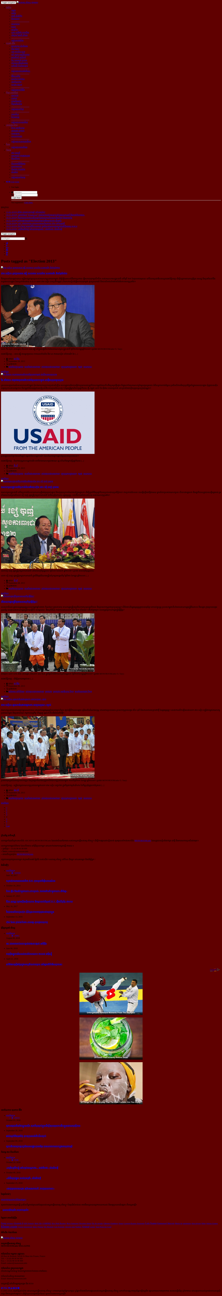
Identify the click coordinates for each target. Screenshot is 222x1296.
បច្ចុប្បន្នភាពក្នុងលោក (69, 367)
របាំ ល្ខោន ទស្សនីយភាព (20, 55)
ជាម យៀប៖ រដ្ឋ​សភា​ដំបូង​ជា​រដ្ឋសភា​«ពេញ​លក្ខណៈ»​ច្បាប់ (26, 704)
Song (3, 1223)
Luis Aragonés (59, 1227)
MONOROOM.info (143, 841)
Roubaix (78, 1227)
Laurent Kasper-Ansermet (134, 1223)
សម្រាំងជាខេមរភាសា (32, 367)
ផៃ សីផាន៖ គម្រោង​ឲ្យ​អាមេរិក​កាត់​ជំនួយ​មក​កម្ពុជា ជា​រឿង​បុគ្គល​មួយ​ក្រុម (32, 380)
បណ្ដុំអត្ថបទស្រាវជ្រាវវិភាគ (21, 141)
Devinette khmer (85, 1223)
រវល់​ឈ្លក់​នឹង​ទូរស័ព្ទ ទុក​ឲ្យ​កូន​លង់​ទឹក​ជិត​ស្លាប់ (26, 1136)
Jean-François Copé (103, 1227)
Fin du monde (97, 1223)
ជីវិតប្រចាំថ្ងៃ (15, 76)
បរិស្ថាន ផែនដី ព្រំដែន (19, 35)
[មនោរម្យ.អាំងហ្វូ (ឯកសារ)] (27, 2)
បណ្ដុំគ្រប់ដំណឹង (17, 40)
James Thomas (38, 1227)
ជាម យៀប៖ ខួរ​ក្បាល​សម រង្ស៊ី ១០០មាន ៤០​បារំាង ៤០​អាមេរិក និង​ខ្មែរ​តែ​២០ (34, 273)
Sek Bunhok (49, 1227)
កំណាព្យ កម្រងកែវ (18, 169)
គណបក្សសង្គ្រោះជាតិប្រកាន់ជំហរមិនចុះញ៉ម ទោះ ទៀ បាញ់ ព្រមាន (30, 487)
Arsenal (85, 1226)
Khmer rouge (9, 1226)
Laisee (92, 1227)
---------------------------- (20, 21)
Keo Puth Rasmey (59, 1223)
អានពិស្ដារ (5, 372)
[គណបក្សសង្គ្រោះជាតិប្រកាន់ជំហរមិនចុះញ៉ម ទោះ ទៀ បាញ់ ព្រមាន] (27, 481)
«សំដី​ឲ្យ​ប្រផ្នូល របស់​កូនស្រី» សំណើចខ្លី (23, 1178)
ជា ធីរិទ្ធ (17, 359)
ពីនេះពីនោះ (15, 158)
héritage (10, 1223)
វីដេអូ (8, 144)
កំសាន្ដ (8, 150)
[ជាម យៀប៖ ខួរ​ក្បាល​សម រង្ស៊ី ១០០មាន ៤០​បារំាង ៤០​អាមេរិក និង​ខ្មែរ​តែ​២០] (30, 268)
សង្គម (13, 27)
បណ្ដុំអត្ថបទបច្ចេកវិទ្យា (19, 122)
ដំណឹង (8, 7)
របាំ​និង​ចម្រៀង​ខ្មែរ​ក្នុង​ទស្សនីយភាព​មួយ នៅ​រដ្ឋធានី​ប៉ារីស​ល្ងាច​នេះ (34, 964)
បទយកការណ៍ (16, 136)
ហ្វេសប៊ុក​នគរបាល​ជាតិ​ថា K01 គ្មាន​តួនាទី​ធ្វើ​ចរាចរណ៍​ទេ (30, 880)
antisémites (187, 1223)
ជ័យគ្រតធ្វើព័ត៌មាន (18, 164)
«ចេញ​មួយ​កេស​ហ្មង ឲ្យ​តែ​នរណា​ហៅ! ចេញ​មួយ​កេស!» (30, 1188)
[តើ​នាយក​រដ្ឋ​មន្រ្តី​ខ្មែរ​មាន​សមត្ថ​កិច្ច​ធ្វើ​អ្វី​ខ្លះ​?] (17, 596)
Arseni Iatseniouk (25, 1227)
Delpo (203, 1223)
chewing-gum (70, 1227)
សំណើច (14, 172)
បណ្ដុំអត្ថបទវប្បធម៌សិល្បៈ (21, 71)
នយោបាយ (15, 24)
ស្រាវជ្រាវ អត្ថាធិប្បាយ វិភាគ (63, 691)
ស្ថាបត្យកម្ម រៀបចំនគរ (19, 46)
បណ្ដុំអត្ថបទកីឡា (17, 109)
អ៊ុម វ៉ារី (16, 790)
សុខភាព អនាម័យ (18, 79)
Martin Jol (178, 1223)
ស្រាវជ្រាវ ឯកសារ (17, 131)
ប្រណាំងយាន (16, 101)
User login (14, 182)
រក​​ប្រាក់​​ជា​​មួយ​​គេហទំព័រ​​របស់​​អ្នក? (13, 1200)
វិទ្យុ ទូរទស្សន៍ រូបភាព (19, 60)
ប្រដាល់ (14, 98)
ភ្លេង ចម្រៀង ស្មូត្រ (18, 52)
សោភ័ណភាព (16, 82)
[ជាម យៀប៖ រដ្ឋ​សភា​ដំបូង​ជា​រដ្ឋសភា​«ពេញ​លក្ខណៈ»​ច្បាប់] (23, 699)
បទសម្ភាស (15, 133)
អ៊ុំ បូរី (16, 466)
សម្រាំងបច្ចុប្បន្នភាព (16, 367)
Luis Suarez (151, 1223)
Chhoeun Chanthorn (110, 1223)
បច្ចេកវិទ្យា (15, 114)
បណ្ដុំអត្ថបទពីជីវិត (18, 90)
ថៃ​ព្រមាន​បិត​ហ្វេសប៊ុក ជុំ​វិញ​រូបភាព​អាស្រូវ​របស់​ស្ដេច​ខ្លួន (30, 911)
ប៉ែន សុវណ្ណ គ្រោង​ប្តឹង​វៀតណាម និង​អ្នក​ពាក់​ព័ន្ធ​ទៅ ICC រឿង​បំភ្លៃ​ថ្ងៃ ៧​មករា (39, 901)
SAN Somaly (29, 1223)
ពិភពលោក (15, 19)
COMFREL (46, 1223)
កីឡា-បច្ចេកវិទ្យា (12, 93)
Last (8, 826)
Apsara (120, 1223)
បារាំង (13, 13)
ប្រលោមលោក (16, 166)
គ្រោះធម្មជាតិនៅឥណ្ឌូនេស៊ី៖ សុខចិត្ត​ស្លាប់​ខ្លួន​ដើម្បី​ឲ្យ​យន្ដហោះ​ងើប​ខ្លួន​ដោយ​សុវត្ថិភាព (43, 1125)
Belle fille (38, 1223)
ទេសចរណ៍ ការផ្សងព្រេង (20, 156)
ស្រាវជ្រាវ (48, 691)
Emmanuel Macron (165, 1223)
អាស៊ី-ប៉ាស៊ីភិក (16, 16)
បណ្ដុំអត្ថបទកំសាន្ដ (18, 177)
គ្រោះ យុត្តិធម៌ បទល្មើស (20, 32)
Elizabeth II (18, 1223)
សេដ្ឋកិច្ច (14, 30)
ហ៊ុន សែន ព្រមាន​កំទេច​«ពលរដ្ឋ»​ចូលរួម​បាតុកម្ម (27, 922)
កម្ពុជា (13, 10)
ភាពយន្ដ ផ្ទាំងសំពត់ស (19, 63)
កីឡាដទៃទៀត (16, 104)
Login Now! (16, 198)
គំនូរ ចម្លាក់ (15, 49)
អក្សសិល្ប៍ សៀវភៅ (18, 57)
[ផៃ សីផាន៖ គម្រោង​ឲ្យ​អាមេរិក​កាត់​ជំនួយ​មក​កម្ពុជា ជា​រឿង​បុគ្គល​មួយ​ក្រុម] (29, 374)
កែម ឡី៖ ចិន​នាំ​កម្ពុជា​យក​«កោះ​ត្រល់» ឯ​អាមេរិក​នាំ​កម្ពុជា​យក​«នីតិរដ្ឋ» (36, 891)
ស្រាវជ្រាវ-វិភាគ (12, 125)
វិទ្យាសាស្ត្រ (15, 117)
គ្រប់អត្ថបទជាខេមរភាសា (50, 367)
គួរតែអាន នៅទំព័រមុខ (17, 691)
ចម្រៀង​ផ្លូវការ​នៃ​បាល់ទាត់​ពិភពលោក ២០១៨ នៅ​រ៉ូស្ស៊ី (29, 953)
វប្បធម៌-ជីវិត (10, 43)
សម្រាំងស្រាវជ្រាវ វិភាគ (83, 691)
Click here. (28, 202)
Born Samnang (73, 1223)
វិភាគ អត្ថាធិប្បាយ (18, 128)
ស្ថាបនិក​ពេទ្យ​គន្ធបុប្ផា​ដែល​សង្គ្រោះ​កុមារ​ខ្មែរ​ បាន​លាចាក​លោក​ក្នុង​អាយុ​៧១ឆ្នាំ (39, 1146)
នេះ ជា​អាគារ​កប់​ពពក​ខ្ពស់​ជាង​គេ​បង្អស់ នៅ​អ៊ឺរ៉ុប (26, 943)
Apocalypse (196, 1223)
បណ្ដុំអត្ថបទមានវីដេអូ (19, 147)
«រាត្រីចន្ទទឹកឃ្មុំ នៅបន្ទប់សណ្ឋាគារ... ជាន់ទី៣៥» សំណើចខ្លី (32, 1167)
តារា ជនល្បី (15, 153)
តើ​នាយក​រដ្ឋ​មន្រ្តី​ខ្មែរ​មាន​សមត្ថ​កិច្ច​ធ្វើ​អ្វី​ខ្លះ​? (19, 601)
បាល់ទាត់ (14, 95)
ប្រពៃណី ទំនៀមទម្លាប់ (19, 66)
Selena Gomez (212, 1223)
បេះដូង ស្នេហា (16, 85)
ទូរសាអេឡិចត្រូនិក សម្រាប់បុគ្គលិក (16, 1210)
